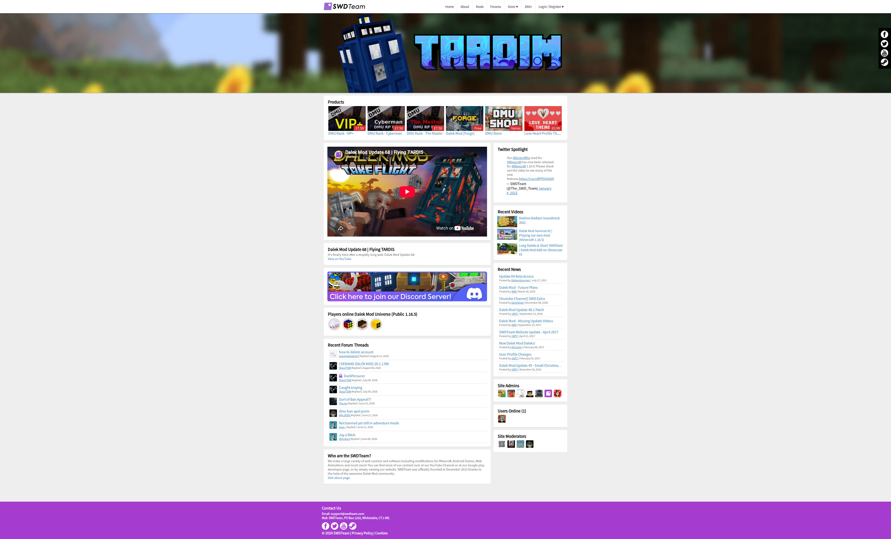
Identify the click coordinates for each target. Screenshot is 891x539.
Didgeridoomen (520, 280)
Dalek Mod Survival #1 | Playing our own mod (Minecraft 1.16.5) (535, 235)
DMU (528, 6)
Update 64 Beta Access (516, 276)
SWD (514, 291)
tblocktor (344, 439)
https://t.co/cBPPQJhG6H (536, 179)
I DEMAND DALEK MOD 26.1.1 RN (364, 363)
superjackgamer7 (349, 356)
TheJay (343, 403)
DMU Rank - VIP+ (341, 133)
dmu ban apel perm (354, 411)
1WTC (514, 313)
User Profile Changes (515, 354)
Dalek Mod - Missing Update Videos (526, 320)
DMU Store (493, 133)
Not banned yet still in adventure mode (369, 423)
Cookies (381, 533)
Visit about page (339, 478)
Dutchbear (517, 302)
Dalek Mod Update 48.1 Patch (521, 309)
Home (449, 6)
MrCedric (516, 347)
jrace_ (342, 427)
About (465, 6)
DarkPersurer (354, 375)
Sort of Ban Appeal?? (355, 399)
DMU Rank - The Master (425, 133)
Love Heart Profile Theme (544, 133)
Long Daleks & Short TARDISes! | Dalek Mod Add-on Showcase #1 (541, 250)
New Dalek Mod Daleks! (517, 343)
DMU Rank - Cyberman (385, 133)
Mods (480, 6)
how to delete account (356, 352)
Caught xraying (350, 387)
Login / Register (550, 6)
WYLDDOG (345, 415)
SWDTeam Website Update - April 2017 (528, 332)
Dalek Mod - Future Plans (518, 287)
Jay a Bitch (347, 434)
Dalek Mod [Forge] (460, 133)
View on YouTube (339, 259)
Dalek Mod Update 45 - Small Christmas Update (535, 365)
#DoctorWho (521, 158)
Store (511, 6)
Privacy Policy (362, 533)
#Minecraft (514, 162)
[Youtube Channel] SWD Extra (522, 298)
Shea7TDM (345, 368)
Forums (495, 6)
